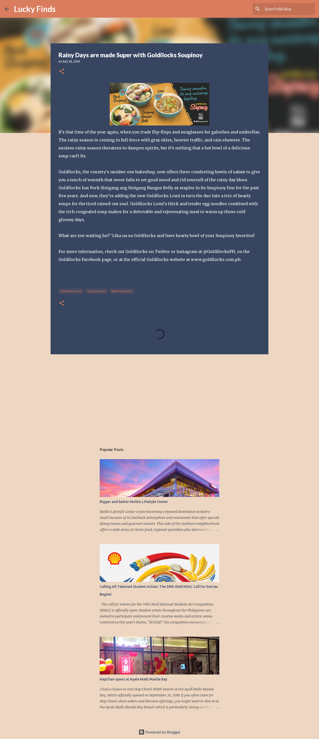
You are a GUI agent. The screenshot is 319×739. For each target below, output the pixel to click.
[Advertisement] (159, 396)
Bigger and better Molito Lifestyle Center (134, 502)
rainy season (122, 291)
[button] (62, 71)
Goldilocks (96, 291)
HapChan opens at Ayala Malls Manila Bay (133, 679)
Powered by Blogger (163, 732)
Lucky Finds (35, 9)
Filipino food (71, 291)
